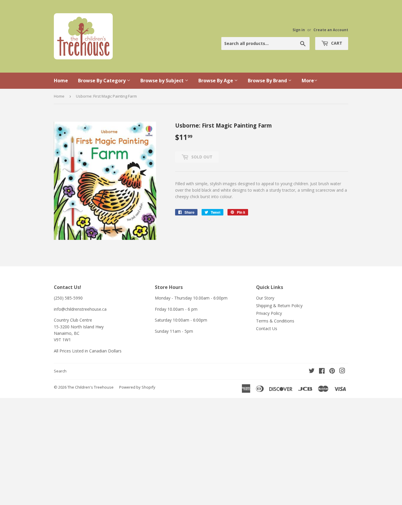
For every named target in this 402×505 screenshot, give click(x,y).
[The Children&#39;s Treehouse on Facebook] (322, 371)
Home (61, 80)
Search (60, 371)
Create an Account (330, 29)
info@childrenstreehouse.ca (80, 309)
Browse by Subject (162, 80)
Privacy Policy (269, 313)
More (308, 80)
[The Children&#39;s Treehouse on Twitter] (312, 371)
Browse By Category (102, 80)
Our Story (265, 298)
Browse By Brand (268, 80)
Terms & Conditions (275, 321)
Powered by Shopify (137, 387)
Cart (336, 43)
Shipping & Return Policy (279, 305)
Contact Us (266, 328)
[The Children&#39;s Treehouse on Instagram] (342, 371)
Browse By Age (216, 80)
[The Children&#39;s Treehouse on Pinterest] (332, 371)
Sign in (299, 29)
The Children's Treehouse (90, 387)
